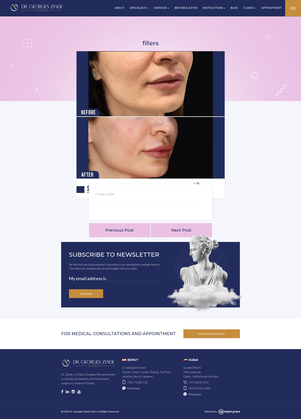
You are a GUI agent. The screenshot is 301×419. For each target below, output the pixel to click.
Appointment (271, 7)
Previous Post (119, 230)
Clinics (248, 7)
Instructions (213, 7)
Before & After (185, 7)
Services (161, 7)
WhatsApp (133, 388)
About (119, 7)
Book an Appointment (211, 334)
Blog (234, 7)
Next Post (181, 230)
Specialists (138, 7)
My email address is (87, 278)
